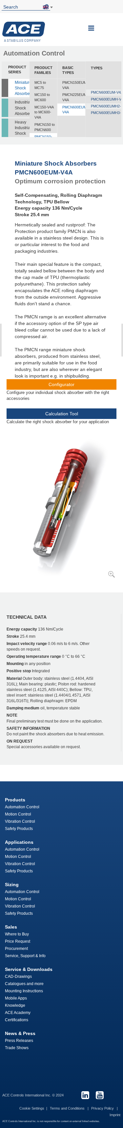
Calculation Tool (61, 413)
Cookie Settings (31, 1108)
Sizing (12, 884)
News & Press (20, 1033)
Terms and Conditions (68, 1108)
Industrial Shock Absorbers (22, 108)
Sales (11, 927)
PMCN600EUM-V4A (73, 109)
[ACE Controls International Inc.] (23, 32)
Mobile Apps (16, 998)
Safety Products (19, 828)
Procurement (16, 948)
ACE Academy (18, 1012)
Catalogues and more (24, 983)
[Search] (47, 6)
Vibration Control (20, 821)
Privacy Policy (103, 1108)
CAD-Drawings (18, 976)
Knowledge (15, 1005)
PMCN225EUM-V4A (73, 97)
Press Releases (19, 1040)
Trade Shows (17, 1048)
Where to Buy (17, 934)
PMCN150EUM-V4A (73, 85)
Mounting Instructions (24, 991)
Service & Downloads (28, 969)
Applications (19, 842)
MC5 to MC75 (40, 85)
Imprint (115, 1115)
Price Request (17, 941)
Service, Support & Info (25, 956)
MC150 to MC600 (42, 97)
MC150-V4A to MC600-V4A (43, 112)
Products (15, 799)
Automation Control (22, 807)
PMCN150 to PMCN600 (44, 127)
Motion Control (18, 814)
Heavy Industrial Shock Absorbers (22, 130)
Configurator (61, 384)
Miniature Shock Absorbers (22, 88)
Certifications (16, 1020)
